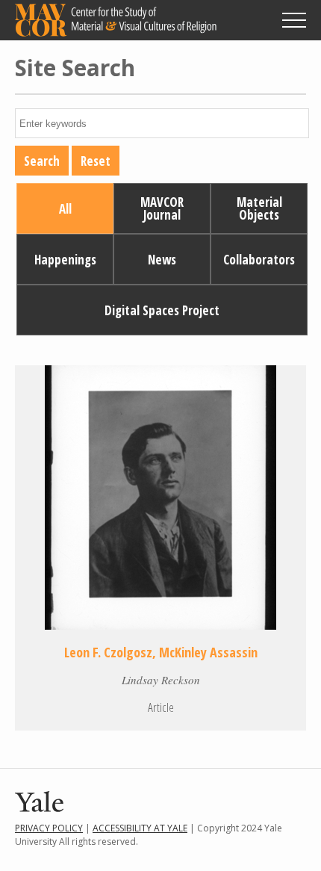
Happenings (65, 259)
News (162, 259)
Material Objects (259, 208)
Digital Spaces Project (162, 310)
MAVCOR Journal (162, 208)
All (65, 208)
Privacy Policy (49, 828)
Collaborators (259, 259)
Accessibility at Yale (140, 828)
